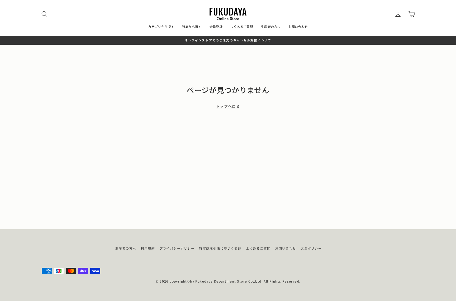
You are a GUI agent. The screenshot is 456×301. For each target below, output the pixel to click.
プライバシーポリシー (177, 248)
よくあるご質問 (241, 26)
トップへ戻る (228, 106)
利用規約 (148, 248)
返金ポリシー (311, 248)
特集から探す (192, 26)
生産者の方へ (271, 26)
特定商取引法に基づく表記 (220, 248)
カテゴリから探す (161, 26)
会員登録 (216, 26)
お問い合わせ (298, 26)
